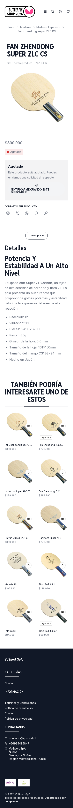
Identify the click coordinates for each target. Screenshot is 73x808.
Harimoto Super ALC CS (17, 491)
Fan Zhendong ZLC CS (51, 445)
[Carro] (68, 12)
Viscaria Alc (11, 584)
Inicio (12, 27)
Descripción (37, 235)
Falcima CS (10, 631)
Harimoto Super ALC (50, 538)
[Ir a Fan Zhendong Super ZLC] (19, 426)
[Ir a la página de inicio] (19, 11)
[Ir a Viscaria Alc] (19, 565)
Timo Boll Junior (48, 631)
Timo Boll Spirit (47, 584)
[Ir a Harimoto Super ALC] (54, 519)
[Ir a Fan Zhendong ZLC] (54, 472)
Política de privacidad (19, 718)
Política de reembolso (19, 708)
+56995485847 (19, 743)
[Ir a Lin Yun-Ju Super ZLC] (19, 519)
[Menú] (45, 12)
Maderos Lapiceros (48, 27)
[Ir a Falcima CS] (19, 612)
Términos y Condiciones (20, 702)
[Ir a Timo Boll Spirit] (54, 565)
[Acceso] (60, 12)
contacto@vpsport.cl (22, 738)
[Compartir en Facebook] (8, 213)
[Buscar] (52, 12)
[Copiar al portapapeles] (45, 213)
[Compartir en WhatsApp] (27, 213)
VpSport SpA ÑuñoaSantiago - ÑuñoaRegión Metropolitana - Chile (27, 753)
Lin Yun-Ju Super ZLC (16, 538)
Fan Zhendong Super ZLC (18, 445)
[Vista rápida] (28, 426)
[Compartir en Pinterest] (36, 213)
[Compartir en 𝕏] (17, 213)
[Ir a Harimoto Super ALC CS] (19, 472)
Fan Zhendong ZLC (49, 491)
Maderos (25, 27)
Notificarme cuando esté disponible (30, 191)
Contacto (10, 683)
